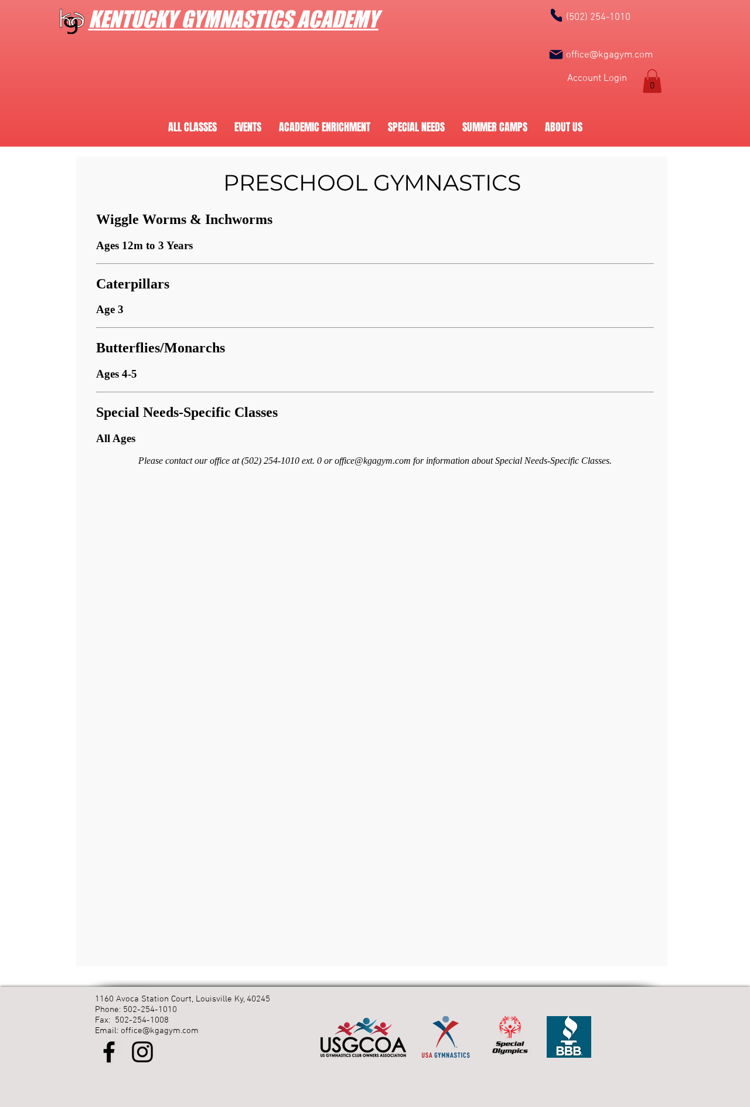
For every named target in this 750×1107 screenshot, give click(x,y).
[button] (652, 81)
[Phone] (556, 15)
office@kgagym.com (609, 55)
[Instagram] (142, 1052)
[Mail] (556, 54)
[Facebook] (109, 1052)
